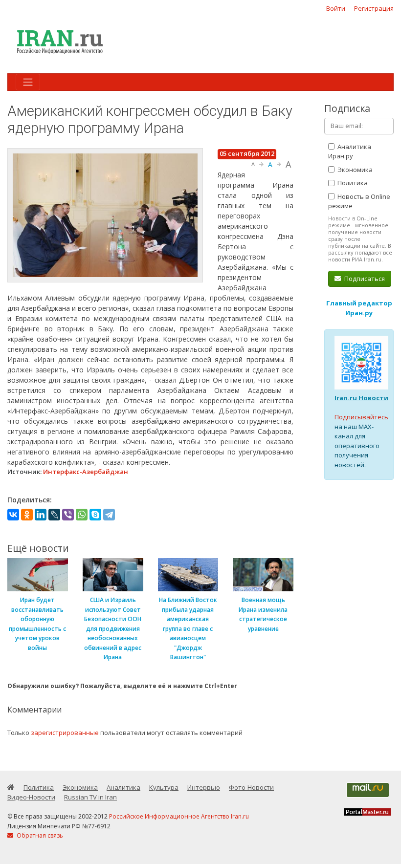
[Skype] (95, 514)
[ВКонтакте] (13, 514)
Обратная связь (39, 835)
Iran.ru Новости (361, 397)
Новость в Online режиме (359, 201)
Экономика (354, 169)
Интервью (203, 787)
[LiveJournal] (54, 514)
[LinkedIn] (40, 514)
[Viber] (68, 514)
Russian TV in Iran (90, 797)
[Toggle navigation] (28, 82)
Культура (163, 787)
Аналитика (123, 787)
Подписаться (364, 278)
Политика (352, 182)
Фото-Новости (251, 787)
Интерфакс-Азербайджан (85, 471)
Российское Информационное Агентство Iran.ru (179, 816)
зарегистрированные (65, 732)
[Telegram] (109, 514)
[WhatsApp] (82, 514)
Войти (335, 8)
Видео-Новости (31, 797)
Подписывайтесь (361, 416)
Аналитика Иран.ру (349, 151)
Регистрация (374, 8)
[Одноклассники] (27, 514)
